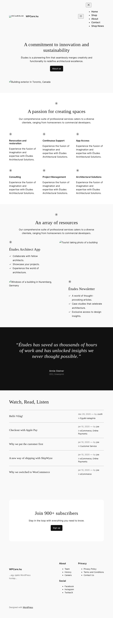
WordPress (28, 607)
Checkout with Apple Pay (23, 430)
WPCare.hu (32, 16)
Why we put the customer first (26, 443)
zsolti (99, 414)
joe (97, 426)
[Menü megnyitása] (81, 16)
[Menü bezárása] (88, 5)
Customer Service (88, 446)
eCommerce (86, 430)
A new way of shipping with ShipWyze (31, 458)
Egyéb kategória (87, 418)
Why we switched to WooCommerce (29, 472)
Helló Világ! (16, 416)
